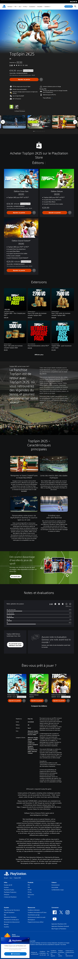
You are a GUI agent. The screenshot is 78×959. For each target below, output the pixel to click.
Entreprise (6, 894)
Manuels (6, 924)
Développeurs (31, 919)
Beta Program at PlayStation (59, 929)
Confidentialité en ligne (58, 890)
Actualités (39, 6)
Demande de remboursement (12, 922)
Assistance (47, 6)
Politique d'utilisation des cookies (61, 953)
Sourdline (6, 927)
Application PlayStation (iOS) (59, 924)
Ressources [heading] (31, 907)
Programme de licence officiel (35, 922)
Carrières (6, 887)
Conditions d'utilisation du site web (43, 953)
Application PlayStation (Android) (60, 926)
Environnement (55, 885)
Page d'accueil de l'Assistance (12, 910)
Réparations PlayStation (10, 917)
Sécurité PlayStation (9, 912)
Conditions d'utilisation (34, 910)
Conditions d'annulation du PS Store (37, 912)
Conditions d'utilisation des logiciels (54, 953)
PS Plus (25, 6)
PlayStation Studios (9, 890)
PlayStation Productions (10, 892)
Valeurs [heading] (54, 882)
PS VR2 (29, 890)
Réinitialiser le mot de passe (11, 919)
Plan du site (48, 953)
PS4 (29, 887)
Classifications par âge (34, 915)
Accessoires (32, 6)
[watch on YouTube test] (46, 126)
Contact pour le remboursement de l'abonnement (70, 953)
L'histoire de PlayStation (10, 897)
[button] (39, 122)
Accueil (6, 878)
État (5, 915)
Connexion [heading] (55, 907)
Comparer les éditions (39, 706)
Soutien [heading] (6, 907)
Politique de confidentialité (34, 953)
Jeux (20, 6)
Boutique (10, 6)
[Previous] (3, 122)
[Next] (75, 122)
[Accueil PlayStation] (4, 6)
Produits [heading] (30, 882)
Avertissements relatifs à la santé (48, 763)
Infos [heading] (5, 882)
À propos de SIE (8, 885)
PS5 (15, 6)
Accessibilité (55, 887)
